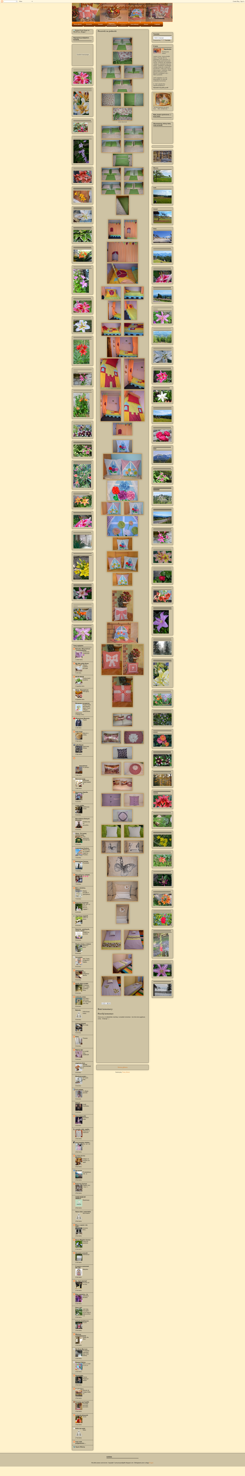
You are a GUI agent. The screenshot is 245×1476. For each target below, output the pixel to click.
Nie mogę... (86, 1025)
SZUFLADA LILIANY (81, 983)
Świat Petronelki (80, 1116)
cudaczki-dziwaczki (81, 1415)
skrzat (84, 1416)
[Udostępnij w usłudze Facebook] (108, 1003)
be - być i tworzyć (81, 1281)
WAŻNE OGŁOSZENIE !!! (87, 1066)
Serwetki (100, 24)
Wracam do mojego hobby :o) (87, 1392)
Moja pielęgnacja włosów (86, 973)
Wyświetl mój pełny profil (160, 87)
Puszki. (85, 1322)
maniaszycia (79, 970)
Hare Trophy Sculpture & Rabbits (86, 960)
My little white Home (82, 663)
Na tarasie (78, 1170)
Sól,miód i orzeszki (81, 1253)
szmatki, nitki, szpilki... (82, 1129)
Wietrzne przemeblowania (80, 1335)
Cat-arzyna (78, 957)
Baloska (78, 1010)
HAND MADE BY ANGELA (80, 1197)
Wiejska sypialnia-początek (85, 666)
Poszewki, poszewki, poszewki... (86, 1405)
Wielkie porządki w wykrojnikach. (86, 892)
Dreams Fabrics (80, 1362)
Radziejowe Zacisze (81, 861)
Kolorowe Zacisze (81, 1183)
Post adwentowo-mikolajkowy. (86, 838)
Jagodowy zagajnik (81, 916)
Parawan (85, 1038)
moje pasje (78, 731)
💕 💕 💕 (85, 876)
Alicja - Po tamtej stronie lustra (80, 834)
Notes (84, 1430)
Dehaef (77, 1103)
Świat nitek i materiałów (83, 1211)
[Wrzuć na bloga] (104, 1003)
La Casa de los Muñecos (80, 1156)
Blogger (151, 1462)
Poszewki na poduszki (123, 24)
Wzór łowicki (86, 1213)
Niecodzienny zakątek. (82, 874)
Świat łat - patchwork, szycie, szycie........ (82, 929)
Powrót (85, 720)
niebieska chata (80, 997)
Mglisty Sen (79, 1050)
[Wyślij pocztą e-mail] (102, 1003)
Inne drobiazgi (134, 24)
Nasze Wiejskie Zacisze (83, 1240)
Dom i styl (78, 1307)
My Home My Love (81, 1349)
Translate (167, 40)
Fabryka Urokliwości (82, 1321)
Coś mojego (79, 1089)
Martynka (85, 1269)
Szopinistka (79, 1375)
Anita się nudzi (80, 1428)
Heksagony (86, 691)
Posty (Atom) (126, 1072)
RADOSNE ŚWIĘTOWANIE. (87, 782)
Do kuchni (89, 24)
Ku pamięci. (86, 767)
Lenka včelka (79, 805)
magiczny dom (80, 1063)
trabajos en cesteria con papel (86, 1160)
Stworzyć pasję (80, 779)
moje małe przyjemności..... (80, 1442)
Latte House (79, 745)
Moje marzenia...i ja (81, 1294)
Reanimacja (86, 1200)
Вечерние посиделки (82, 703)
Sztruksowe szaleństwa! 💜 (86, 653)
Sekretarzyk (86, 1254)
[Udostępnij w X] (106, 1003)
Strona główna (78, 24)
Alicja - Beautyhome (82, 690)
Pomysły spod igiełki (82, 1402)
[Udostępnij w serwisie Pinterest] (110, 1003)
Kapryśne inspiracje (81, 902)
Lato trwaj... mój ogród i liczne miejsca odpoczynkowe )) (87, 1312)
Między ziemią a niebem (83, 944)
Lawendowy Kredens (82, 848)
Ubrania (146, 24)
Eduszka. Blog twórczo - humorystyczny (82, 649)
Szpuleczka (167, 49)
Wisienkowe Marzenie (82, 718)
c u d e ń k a (79, 1388)
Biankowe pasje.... (81, 1076)
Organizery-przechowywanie (111, 24)
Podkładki (157, 24)
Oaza (77, 1036)
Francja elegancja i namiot (86, 1378)
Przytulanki (86, 863)
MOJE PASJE (79, 676)
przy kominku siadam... (82, 1142)
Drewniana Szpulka (81, 792)
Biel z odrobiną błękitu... (80, 888)
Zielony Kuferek (80, 1023)
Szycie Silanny (80, 1447)
